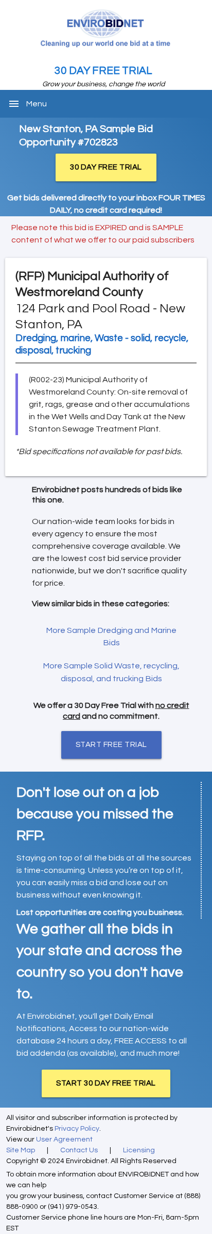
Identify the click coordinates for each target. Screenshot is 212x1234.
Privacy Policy (77, 1128)
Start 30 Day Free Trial (106, 1083)
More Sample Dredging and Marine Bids (111, 636)
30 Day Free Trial (103, 70)
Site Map (20, 1150)
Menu (36, 104)
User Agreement (64, 1139)
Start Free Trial (111, 745)
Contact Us (79, 1150)
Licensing (139, 1150)
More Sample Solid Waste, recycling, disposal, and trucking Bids (111, 672)
